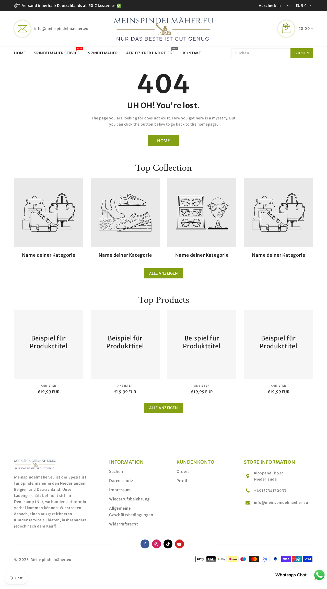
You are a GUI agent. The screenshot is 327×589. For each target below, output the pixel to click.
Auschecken (270, 5)
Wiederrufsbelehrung (129, 499)
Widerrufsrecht (123, 524)
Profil (182, 480)
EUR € (301, 5)
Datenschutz (121, 480)
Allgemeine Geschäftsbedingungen (131, 511)
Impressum (120, 489)
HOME (163, 140)
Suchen (116, 471)
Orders (183, 471)
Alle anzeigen (163, 273)
